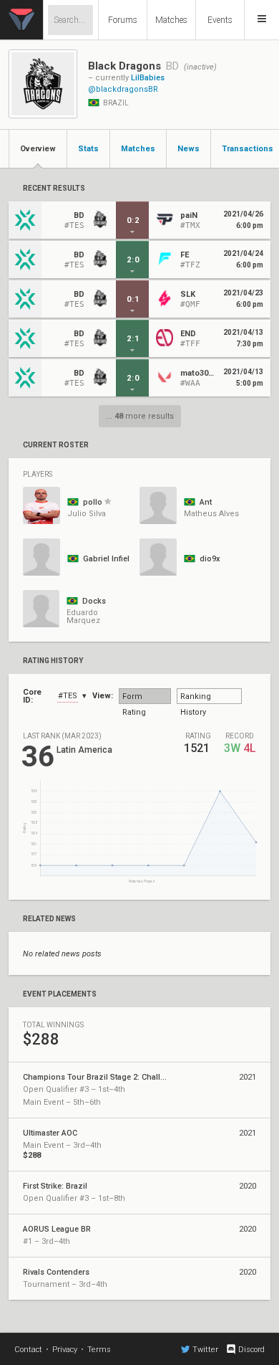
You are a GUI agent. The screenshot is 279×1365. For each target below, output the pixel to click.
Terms (99, 1350)
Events (219, 20)
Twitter (205, 1349)
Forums (122, 20)
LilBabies (148, 77)
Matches (171, 20)
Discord (251, 1349)
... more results (140, 416)
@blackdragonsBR (123, 89)
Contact (28, 1350)
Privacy (64, 1350)
